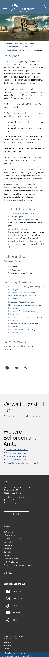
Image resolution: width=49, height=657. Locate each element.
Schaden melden (11, 559)
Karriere (7, 555)
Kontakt (16, 514)
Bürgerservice (12, 47)
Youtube (16, 613)
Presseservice (10, 549)
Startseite (8, 44)
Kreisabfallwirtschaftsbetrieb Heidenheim (24, 463)
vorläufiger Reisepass (21, 220)
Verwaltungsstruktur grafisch (25, 416)
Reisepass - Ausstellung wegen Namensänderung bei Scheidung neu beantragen (24, 305)
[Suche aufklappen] (45, 7)
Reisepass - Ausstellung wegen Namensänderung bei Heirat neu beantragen (22, 296)
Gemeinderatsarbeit (12, 539)
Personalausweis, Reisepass (18, 50)
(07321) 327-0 (13, 500)
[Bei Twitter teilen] (16, 368)
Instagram (17, 599)
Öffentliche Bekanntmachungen (18, 565)
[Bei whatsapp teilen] (26, 368)
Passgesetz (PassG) (12, 261)
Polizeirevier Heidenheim (17, 460)
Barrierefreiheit (9, 648)
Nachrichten (9, 542)
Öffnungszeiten (10, 535)
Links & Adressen (11, 562)
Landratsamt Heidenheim (17, 450)
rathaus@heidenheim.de (17, 497)
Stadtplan (8, 552)
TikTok (15, 606)
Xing (15, 620)
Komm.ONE (15, 638)
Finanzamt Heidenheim (16, 456)
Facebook (17, 592)
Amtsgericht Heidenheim (17, 453)
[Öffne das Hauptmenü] (5, 7)
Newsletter (8, 545)
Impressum (7, 643)
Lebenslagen (26, 47)
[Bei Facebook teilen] (7, 368)
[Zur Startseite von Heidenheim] (22, 7)
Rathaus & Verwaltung (24, 44)
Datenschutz (8, 646)
